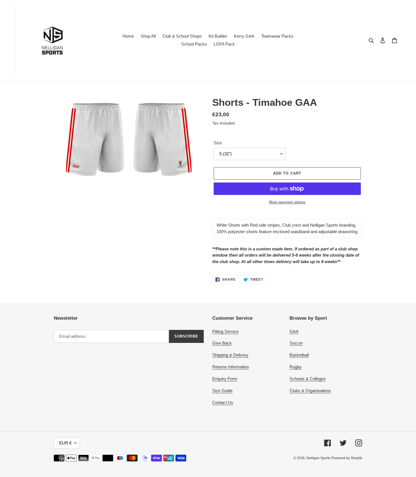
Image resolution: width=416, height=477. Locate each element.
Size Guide (222, 390)
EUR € (65, 443)
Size (218, 142)
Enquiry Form (224, 378)
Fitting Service (225, 331)
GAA (294, 331)
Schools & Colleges (308, 378)
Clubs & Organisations (310, 390)
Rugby (296, 366)
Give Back (222, 343)
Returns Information (230, 366)
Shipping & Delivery (230, 355)
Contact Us (222, 402)
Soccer (296, 343)
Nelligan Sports (318, 458)
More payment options (287, 202)
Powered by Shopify (346, 458)
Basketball (299, 355)
